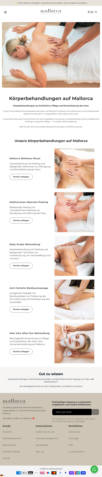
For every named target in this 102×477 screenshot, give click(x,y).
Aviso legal (74, 438)
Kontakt (6, 458)
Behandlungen (9, 445)
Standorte (7, 432)
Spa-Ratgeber (42, 445)
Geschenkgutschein (12, 438)
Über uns (40, 451)
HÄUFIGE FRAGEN (11, 451)
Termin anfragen (21, 177)
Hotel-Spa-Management (47, 438)
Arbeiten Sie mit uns (45, 432)
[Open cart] (96, 12)
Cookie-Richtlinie (76, 451)
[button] (3, 475)
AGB (71, 445)
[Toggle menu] (5, 12)
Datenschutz (74, 432)
